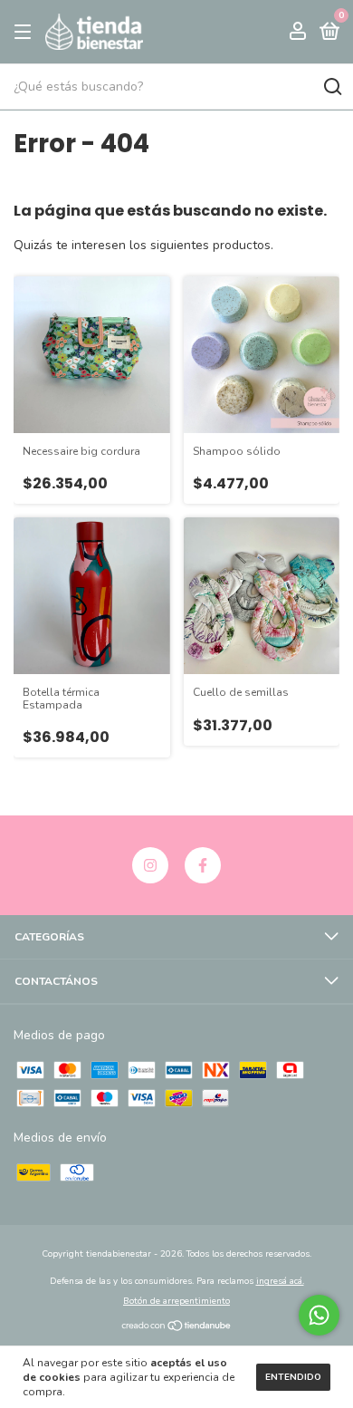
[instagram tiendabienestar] (150, 865)
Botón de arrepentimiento (176, 1301)
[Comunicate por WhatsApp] (319, 1315)
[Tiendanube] (177, 1327)
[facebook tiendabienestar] (203, 865)
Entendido (293, 1377)
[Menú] (26, 32)
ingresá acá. (280, 1281)
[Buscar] (332, 87)
